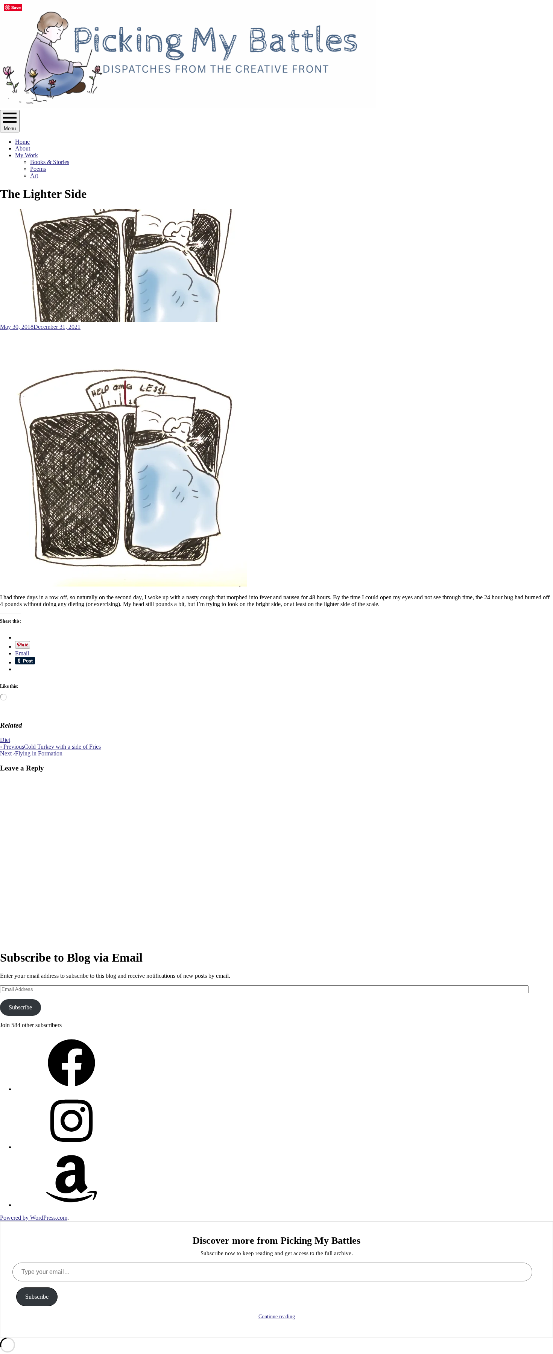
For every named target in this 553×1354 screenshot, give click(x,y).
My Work (26, 155)
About (22, 148)
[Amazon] (71, 1205)
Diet (5, 740)
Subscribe (20, 1007)
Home (22, 141)
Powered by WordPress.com (33, 1217)
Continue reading (276, 1316)
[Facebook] (71, 1089)
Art (34, 175)
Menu (10, 128)
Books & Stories (49, 162)
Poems (38, 169)
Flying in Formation (31, 753)
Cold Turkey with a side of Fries (50, 746)
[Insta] (71, 1147)
